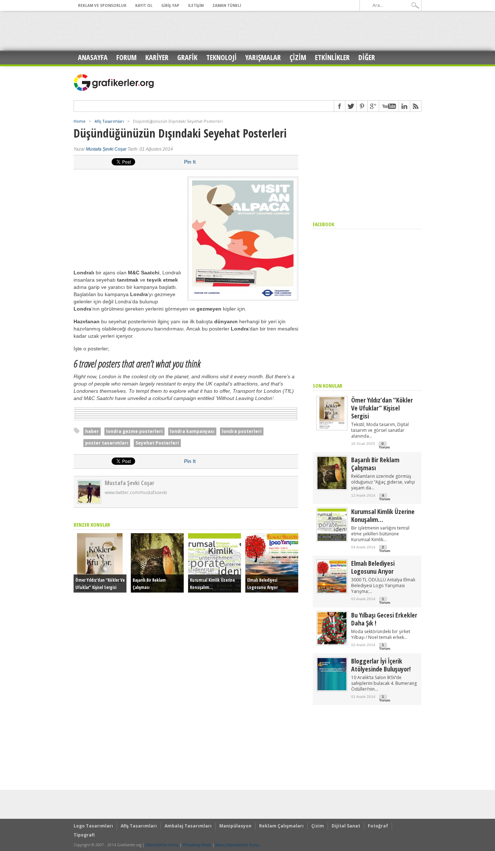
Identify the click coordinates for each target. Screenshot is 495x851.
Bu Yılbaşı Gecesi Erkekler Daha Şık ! (384, 619)
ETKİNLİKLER (332, 57)
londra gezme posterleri (134, 431)
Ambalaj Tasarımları (188, 826)
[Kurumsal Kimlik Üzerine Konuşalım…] (331, 539)
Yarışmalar (263, 57)
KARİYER (157, 57)
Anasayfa (93, 57)
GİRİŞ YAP (170, 5)
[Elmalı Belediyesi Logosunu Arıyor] (331, 591)
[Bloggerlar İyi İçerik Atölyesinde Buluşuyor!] (331, 689)
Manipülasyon (235, 826)
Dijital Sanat (346, 826)
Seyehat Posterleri (157, 443)
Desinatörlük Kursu (162, 844)
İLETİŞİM (196, 5)
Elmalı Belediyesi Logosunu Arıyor (373, 567)
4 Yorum (384, 497)
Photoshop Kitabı (197, 844)
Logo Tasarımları (93, 826)
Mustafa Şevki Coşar (106, 149)
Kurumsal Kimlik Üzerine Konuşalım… (383, 515)
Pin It (190, 162)
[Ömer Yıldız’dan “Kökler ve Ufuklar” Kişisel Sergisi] (331, 428)
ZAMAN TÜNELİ (226, 5)
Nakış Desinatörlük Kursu (237, 844)
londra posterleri (242, 431)
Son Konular (327, 385)
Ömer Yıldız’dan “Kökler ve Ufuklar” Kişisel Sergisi (382, 408)
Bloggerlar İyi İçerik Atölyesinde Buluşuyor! (381, 665)
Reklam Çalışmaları (281, 826)
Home (80, 121)
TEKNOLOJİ (221, 57)
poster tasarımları (106, 443)
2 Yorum (384, 549)
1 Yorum (384, 600)
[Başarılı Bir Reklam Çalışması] (331, 487)
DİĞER (366, 57)
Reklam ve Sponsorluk (102, 5)
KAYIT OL (144, 5)
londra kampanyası (192, 431)
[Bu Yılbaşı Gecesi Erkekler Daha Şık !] (331, 643)
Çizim (298, 57)
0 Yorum (384, 445)
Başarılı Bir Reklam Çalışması (375, 464)
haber (92, 431)
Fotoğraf (378, 826)
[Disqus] (186, 683)
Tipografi (84, 835)
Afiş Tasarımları (109, 121)
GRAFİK (187, 57)
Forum (126, 57)
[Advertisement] (247, 30)
